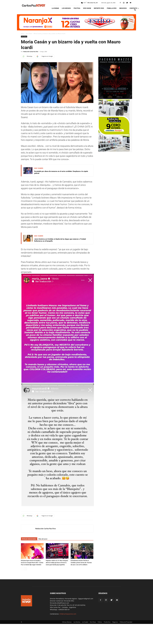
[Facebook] (120, 2)
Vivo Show (87, 8)
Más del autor (43, 539)
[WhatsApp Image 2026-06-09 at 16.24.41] (115, 98)
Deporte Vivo (99, 8)
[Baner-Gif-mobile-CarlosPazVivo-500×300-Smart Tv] (114, 151)
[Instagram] (123, 2)
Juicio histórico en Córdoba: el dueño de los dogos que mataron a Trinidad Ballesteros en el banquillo (60, 240)
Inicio (22, 33)
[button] (134, 10)
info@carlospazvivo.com (67, 614)
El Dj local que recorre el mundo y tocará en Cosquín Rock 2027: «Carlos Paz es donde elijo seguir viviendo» (32, 562)
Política (77, 8)
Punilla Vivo (111, 8)
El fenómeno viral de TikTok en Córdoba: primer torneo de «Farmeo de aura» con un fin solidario (81, 562)
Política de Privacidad (126, 622)
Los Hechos (66, 8)
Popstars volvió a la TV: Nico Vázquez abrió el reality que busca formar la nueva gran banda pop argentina (57, 562)
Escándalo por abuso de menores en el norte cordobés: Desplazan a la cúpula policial (61, 172)
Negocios (123, 8)
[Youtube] (130, 2)
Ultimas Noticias (67, 622)
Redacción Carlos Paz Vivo (30, 51)
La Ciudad (55, 8)
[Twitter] (127, 2)
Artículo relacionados (29, 539)
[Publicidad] (76, 22)
